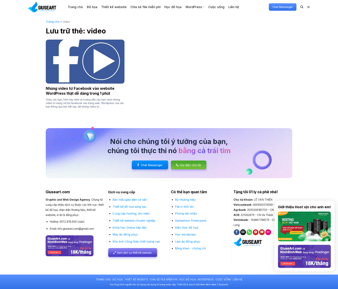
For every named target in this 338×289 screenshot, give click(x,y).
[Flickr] (268, 232)
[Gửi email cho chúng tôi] (243, 232)
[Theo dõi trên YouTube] (262, 232)
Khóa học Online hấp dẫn (129, 227)
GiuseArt (223, 284)
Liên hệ (233, 7)
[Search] (301, 7)
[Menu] (308, 7)
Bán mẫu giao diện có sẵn (129, 199)
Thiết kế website (114, 7)
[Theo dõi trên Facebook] (237, 232)
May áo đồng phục (125, 234)
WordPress (193, 7)
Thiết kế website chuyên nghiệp (133, 220)
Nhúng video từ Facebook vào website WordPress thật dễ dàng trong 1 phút (80, 90)
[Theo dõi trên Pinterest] (256, 232)
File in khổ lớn (184, 206)
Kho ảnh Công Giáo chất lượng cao (136, 241)
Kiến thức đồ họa (186, 227)
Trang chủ (75, 7)
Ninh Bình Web (208, 284)
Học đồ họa (172, 7)
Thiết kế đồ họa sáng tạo (129, 206)
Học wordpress (185, 234)
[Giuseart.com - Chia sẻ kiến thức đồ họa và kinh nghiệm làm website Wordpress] (45, 7)
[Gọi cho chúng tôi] (249, 232)
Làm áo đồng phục (187, 241)
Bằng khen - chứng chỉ (190, 248)
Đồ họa (92, 7)
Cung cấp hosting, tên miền (131, 213)
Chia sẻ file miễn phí (145, 7)
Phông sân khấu (186, 213)
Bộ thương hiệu (185, 199)
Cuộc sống (216, 7)
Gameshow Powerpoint (190, 220)
